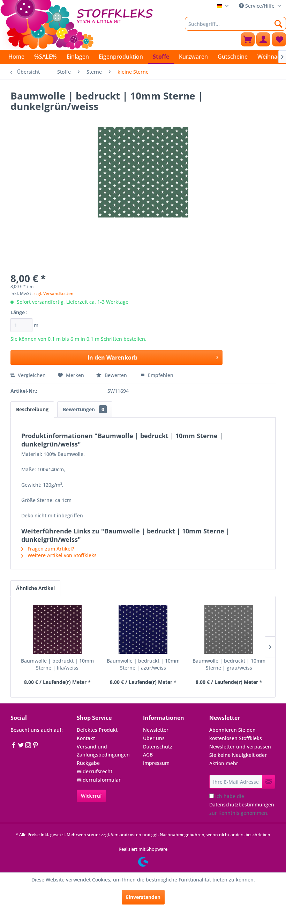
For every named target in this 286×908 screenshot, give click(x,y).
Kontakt (86, 738)
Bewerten (115, 375)
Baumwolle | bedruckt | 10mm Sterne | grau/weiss (229, 664)
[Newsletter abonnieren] (268, 782)
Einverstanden (143, 897)
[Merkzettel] (279, 39)
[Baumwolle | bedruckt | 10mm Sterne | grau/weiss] (228, 629)
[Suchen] (278, 24)
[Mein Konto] (263, 39)
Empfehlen (159, 375)
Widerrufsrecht (94, 771)
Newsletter (155, 729)
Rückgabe (88, 763)
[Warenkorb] (248, 39)
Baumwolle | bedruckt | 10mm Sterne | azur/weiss (143, 664)
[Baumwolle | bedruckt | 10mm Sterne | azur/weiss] (143, 629)
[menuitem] (235, 24)
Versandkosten (126, 834)
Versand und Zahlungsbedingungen (103, 750)
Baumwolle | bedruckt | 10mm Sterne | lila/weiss (57, 664)
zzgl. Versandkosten (53, 293)
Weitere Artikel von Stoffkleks (61, 555)
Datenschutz (157, 746)
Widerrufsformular (99, 779)
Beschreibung (32, 409)
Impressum (156, 763)
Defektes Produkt (97, 729)
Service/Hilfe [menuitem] (260, 5)
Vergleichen (31, 375)
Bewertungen (83, 409)
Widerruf (91, 795)
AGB (148, 754)
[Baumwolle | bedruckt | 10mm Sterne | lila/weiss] (57, 629)
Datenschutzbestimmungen (241, 804)
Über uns (154, 738)
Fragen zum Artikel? (50, 548)
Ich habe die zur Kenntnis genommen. (241, 804)
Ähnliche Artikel (35, 588)
